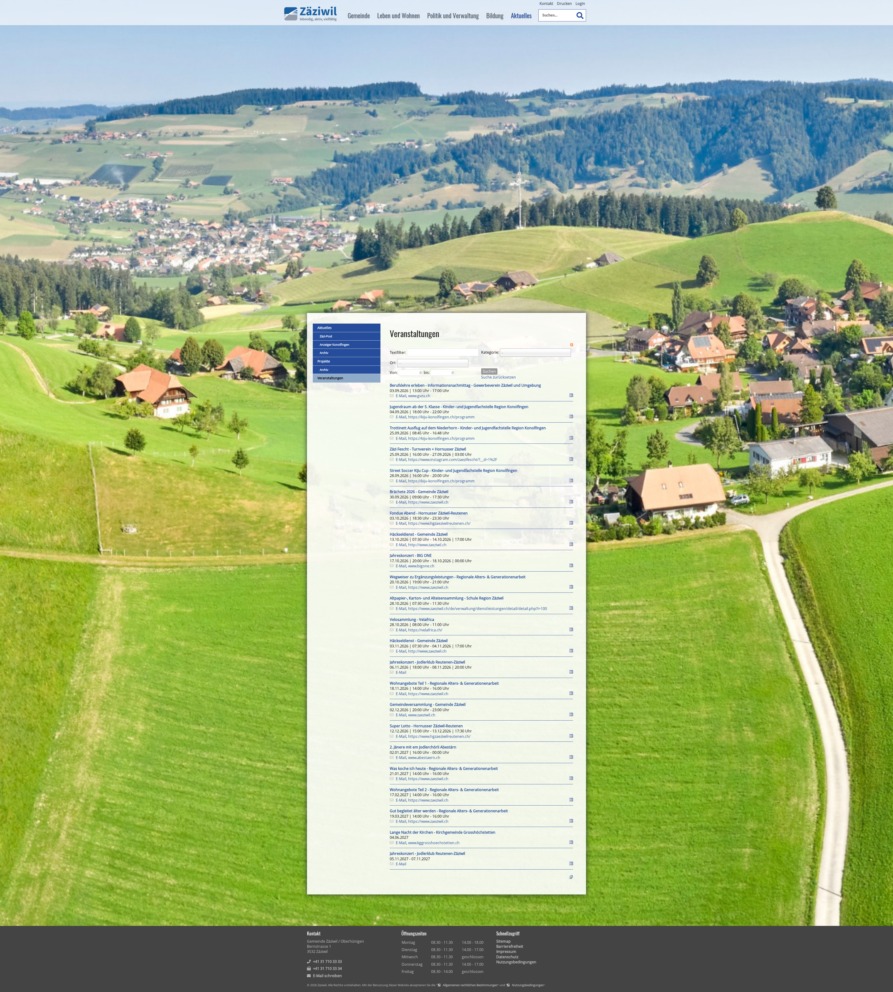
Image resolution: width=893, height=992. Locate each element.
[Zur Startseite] (310, 14)
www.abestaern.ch (424, 757)
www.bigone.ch (421, 566)
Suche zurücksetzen (498, 377)
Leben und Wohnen (398, 15)
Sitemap (503, 941)
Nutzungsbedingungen (516, 962)
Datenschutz (507, 956)
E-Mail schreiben (327, 976)
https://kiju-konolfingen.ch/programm (441, 417)
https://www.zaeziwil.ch (428, 502)
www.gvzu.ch (419, 395)
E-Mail (401, 395)
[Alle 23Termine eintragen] (571, 876)
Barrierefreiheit (509, 946)
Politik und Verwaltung (453, 15)
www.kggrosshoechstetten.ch (434, 842)
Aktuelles (521, 15)
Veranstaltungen (330, 378)
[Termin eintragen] (571, 395)
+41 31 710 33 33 (327, 961)
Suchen (489, 371)
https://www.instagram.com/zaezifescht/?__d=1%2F (452, 459)
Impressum (506, 951)
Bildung (494, 15)
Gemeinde (359, 15)
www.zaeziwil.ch (421, 715)
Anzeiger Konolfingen (334, 344)
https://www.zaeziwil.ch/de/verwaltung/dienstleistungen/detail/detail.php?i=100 (477, 608)
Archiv (324, 353)
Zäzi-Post (326, 336)
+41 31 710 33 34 (327, 968)
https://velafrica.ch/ (425, 630)
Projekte (323, 361)
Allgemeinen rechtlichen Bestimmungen (470, 985)
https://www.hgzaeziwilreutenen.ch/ (439, 523)
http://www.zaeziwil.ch (427, 544)
